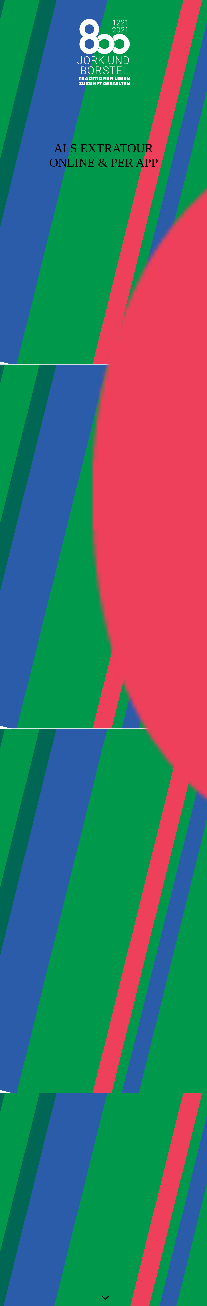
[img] (103, 653)
